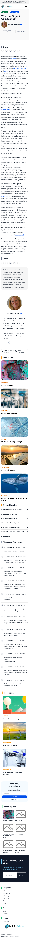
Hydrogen (16, 68)
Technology (5, 467)
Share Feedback (21, 351)
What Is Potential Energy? (11, 719)
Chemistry (4, 382)
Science (5, 891)
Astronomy (6, 896)
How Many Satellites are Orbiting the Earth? (8, 835)
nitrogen (23, 68)
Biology (4, 439)
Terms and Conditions (13, 936)
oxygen (6, 71)
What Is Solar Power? (8, 470)
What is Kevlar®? (19, 834)
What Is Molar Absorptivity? (10, 413)
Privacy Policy (4, 936)
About (4, 911)
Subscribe (14, 796)
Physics (5, 716)
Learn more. (24, 2)
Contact (5, 913)
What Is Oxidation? (7, 385)
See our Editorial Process (9, 351)
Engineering (7, 742)
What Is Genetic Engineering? (11, 442)
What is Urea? (19, 820)
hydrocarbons (5, 110)
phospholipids (19, 235)
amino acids (5, 196)
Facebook (6, 921)
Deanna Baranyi (15, 24)
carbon (13, 58)
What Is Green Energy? (10, 745)
